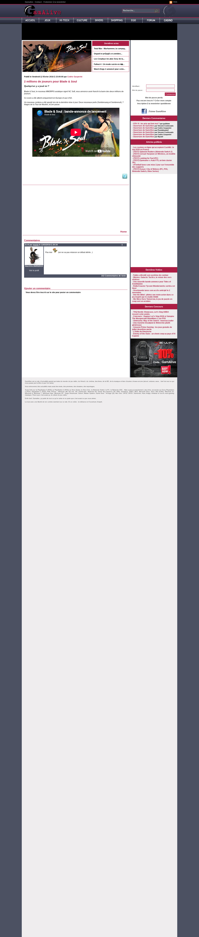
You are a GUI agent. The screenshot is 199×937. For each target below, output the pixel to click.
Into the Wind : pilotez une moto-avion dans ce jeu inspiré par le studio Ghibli (153, 296)
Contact (38, 2)
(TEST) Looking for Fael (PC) (145, 158)
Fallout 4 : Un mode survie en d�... (109, 64)
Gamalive (29, 2)
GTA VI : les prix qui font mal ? (146, 124)
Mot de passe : (137, 90)
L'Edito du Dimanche (142, 331)
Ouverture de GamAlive (143, 126)
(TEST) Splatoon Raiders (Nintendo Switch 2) (152, 152)
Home (123, 231)
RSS (175, 2)
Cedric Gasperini (74, 77)
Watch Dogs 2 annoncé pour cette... (109, 69)
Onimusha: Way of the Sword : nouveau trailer (153, 321)
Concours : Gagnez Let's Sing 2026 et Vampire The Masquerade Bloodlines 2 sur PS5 (153, 317)
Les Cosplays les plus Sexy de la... (109, 59)
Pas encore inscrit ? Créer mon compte (154, 101)
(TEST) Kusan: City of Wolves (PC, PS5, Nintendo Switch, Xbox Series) (150, 170)
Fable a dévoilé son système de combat (150, 275)
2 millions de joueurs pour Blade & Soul (50, 81)
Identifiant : (136, 86)
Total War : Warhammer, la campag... (110, 49)
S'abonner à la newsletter (54, 2)
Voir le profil (34, 270)
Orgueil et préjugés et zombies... (108, 54)
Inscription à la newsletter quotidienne (154, 103)
